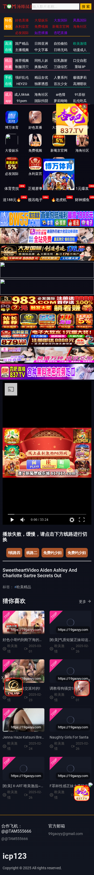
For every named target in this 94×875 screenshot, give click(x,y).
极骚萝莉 (80, 77)
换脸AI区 (41, 67)
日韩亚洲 (41, 43)
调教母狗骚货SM (63, 688)
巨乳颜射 (60, 60)
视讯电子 (35, 200)
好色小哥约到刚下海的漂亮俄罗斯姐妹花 (35, 640)
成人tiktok (22, 94)
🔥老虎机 (59, 200)
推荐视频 (22, 60)
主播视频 (22, 50)
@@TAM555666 (14, 839)
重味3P (80, 67)
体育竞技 (11, 188)
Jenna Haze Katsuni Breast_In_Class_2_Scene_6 (41, 737)
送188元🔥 (12, 200)
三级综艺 (60, 67)
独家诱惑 (41, 84)
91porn (22, 101)
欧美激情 (80, 43)
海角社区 (41, 94)
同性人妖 (41, 60)
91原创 (80, 94)
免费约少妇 (52, 553)
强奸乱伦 (22, 77)
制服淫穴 (22, 67)
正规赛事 (35, 188)
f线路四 (14, 553)
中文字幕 (41, 50)
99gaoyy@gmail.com (65, 834)
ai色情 (60, 94)
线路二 (31, 553)
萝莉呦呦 (60, 101)
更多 (82, 601)
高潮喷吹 (80, 84)
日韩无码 (60, 50)
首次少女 (60, 84)
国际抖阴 (41, 101)
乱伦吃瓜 (80, 101)
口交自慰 (80, 60)
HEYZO (21, 84)
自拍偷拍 (60, 43)
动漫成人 (80, 50)
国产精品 (22, 43)
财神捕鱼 (82, 200)
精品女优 (41, 77)
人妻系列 (60, 77)
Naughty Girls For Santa (69, 737)
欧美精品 (23, 587)
